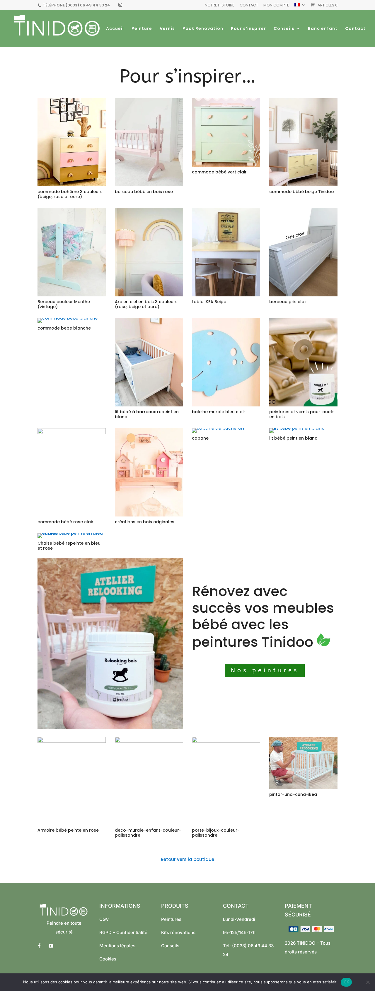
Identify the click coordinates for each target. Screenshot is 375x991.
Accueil (115, 28)
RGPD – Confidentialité (123, 932)
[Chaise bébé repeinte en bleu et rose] (72, 533)
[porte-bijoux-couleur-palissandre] (226, 741)
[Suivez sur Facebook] (39, 946)
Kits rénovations (178, 932)
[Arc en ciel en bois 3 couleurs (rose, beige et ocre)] (149, 295)
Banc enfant (323, 28)
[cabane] (218, 428)
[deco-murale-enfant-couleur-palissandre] (149, 741)
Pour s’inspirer (248, 28)
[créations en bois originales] (149, 515)
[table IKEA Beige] (226, 295)
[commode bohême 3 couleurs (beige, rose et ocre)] (72, 185)
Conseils (284, 28)
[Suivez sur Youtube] (51, 946)
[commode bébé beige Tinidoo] (303, 185)
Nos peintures (265, 670)
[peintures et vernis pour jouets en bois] (303, 405)
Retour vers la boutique (187, 859)
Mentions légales (117, 945)
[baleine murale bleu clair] (226, 405)
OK (346, 982)
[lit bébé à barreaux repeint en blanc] (149, 405)
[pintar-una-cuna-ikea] (303, 787)
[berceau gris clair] (303, 295)
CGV (104, 919)
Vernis (167, 28)
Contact (249, 5)
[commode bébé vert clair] (226, 165)
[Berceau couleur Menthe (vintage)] (72, 295)
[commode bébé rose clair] (72, 432)
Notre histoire (219, 5)
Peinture (142, 28)
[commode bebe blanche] (68, 318)
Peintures (171, 919)
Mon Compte (276, 5)
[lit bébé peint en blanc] (296, 428)
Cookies (107, 959)
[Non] (368, 982)
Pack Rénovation (203, 28)
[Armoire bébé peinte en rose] (72, 741)
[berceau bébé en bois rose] (149, 185)
